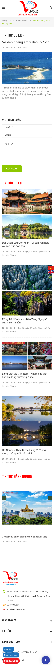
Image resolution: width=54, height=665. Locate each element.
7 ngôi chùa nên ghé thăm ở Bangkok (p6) (24, 537)
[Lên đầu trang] (46, 660)
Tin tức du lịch (13, 183)
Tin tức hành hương (17, 476)
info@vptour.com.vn (16, 609)
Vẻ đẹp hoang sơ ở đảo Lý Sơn (25, 42)
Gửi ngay (11, 169)
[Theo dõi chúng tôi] (23, 660)
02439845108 (13, 605)
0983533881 (11, 660)
